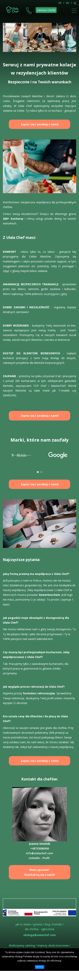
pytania (37, 924)
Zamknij (39, 967)
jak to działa (23, 924)
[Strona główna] (12, 9)
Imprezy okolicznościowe (53, 945)
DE (59, 3)
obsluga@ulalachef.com (39, 935)
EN (67, 3)
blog (47, 924)
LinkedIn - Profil (39, 858)
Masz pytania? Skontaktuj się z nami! (39, 872)
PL (75, 3)
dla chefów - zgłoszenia (39, 929)
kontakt (57, 924)
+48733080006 (39, 848)
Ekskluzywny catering (22, 945)
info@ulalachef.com (39, 853)
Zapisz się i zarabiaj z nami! (39, 124)
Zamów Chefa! (46, 10)
